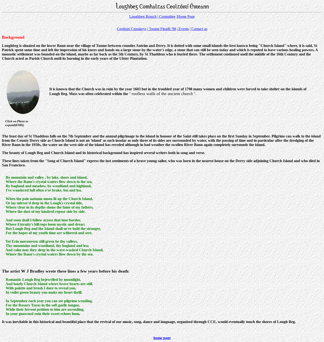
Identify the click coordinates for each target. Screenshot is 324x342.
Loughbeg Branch (143, 16)
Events (183, 29)
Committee (167, 16)
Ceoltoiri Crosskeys (131, 29)
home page (162, 338)
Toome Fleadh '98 (162, 29)
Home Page (186, 16)
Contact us (198, 29)
